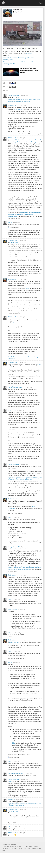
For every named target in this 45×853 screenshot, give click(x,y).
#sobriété (6, 58)
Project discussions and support (12, 846)
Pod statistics (6, 848)
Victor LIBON (17, 109)
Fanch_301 (11, 800)
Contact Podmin (17, 848)
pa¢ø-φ (11, 140)
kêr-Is (10, 517)
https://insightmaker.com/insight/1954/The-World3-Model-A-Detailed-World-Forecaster (24, 100)
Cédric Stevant (13, 609)
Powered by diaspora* (9, 844)
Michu (10, 222)
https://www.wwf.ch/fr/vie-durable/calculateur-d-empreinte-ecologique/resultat (21, 63)
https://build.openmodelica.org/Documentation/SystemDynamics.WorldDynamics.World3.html (25, 479)
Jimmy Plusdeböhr (14, 95)
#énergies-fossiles (27, 58)
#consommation (15, 58)
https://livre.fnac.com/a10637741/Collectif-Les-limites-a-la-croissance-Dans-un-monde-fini (25, 568)
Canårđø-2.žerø (17, 10)
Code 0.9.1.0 (38, 846)
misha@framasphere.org (16, 387)
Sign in (40, 3)
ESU (13, 743)
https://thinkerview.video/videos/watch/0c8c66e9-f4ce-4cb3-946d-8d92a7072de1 (25, 805)
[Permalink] (29, 95)
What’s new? (28, 846)
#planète (29, 54)
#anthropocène (8, 60)
